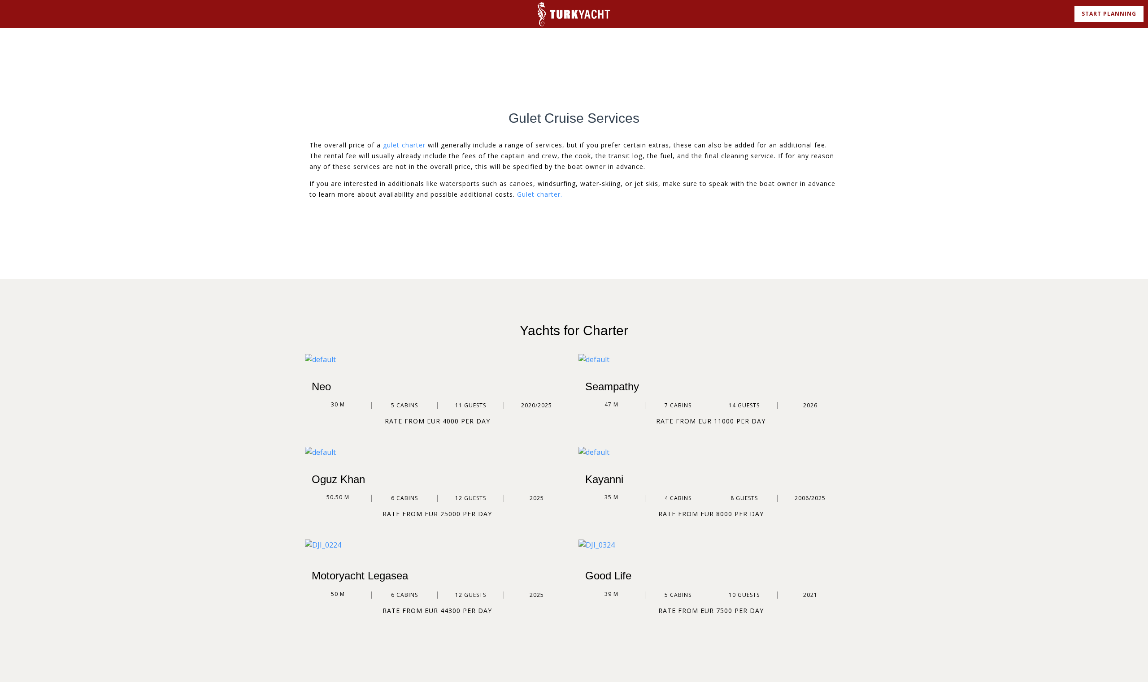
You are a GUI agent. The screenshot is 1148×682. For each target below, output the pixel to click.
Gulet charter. (539, 194)
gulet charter (404, 145)
